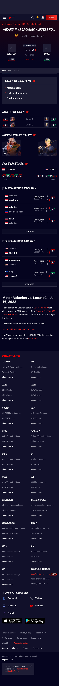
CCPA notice (7, 638)
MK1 (33, 407)
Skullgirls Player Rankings (12, 505)
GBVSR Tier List (8, 418)
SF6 (32, 361)
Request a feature (21, 643)
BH (32, 454)
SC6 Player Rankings (39, 482)
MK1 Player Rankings (39, 413)
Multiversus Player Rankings (13, 528)
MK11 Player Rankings (11, 574)
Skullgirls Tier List (9, 510)
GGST (4, 477)
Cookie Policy (41, 633)
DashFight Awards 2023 (40, 579)
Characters (37, 648)
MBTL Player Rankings (11, 551)
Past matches (14, 98)
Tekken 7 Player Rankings (41, 436)
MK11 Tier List (7, 580)
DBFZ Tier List (7, 464)
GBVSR (5, 407)
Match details (14, 88)
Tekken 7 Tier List (37, 441)
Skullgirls (7, 500)
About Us (5, 643)
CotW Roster (36, 395)
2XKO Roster (7, 390)
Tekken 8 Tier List (9, 372)
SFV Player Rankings (39, 551)
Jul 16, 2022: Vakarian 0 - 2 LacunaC (18, 329)
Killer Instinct (38, 500)
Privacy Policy (25, 633)
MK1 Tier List (36, 418)
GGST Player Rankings (11, 482)
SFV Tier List (35, 557)
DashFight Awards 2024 (40, 574)
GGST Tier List (7, 487)
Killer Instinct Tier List (39, 510)
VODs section (34, 338)
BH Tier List (35, 464)
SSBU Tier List (7, 441)
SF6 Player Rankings (39, 367)
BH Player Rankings (38, 459)
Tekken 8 (6, 361)
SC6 (32, 477)
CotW (33, 384)
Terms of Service (9, 633)
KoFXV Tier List (37, 533)
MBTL (4, 546)
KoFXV (34, 523)
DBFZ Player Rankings (11, 459)
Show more (6, 377)
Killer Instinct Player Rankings (42, 505)
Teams (25, 648)
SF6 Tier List (35, 372)
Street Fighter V (41, 308)
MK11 (5, 569)
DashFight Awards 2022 (40, 583)
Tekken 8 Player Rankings (12, 367)
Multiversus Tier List (10, 533)
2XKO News (7, 395)
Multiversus (8, 523)
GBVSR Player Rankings (11, 413)
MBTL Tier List (7, 557)
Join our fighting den (16, 592)
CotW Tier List (36, 390)
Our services (22, 638)
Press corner (36, 638)
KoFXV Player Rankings (40, 528)
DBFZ (4, 454)
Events (5, 648)
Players (15, 648)
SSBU (4, 431)
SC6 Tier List (36, 487)
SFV (32, 546)
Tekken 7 (35, 431)
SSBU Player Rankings (11, 436)
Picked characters (17, 93)
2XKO (4, 384)
